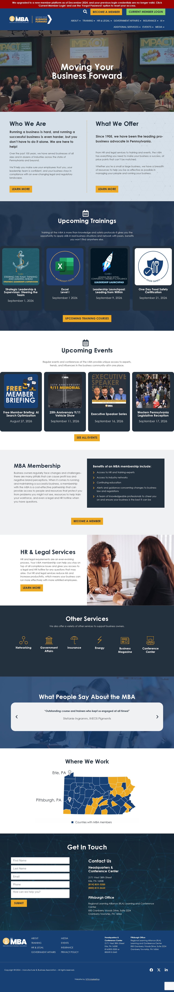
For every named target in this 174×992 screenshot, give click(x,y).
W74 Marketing (92, 979)
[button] (16, 717)
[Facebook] (151, 970)
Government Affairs (126, 21)
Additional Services (126, 27)
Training (88, 21)
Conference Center (150, 650)
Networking (23, 647)
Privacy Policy (69, 952)
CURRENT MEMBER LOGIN (146, 11)
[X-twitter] (158, 970)
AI (161, 21)
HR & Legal (103, 21)
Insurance (149, 21)
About (75, 21)
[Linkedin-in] (166, 970)
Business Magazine (125, 650)
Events (146, 27)
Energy (99, 648)
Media (158, 27)
